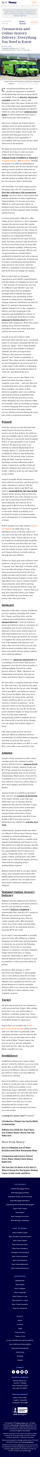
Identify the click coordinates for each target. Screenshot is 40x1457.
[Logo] (12, 2)
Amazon (7, 753)
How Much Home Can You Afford (20, 1197)
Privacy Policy (20, 1332)
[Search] (6, 2)
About (20, 1320)
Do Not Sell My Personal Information (20, 1340)
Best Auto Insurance (20, 1248)
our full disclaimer (27, 1442)
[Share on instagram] (22, 1372)
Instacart (33, 158)
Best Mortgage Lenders (20, 1193)
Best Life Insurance (20, 1260)
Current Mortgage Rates (20, 1189)
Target (13, 161)
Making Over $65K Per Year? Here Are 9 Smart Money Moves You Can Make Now (18, 1132)
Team (20, 1328)
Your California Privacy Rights (20, 1344)
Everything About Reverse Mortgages (20, 1204)
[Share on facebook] (13, 1372)
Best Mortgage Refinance (20, 1200)
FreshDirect (22, 158)
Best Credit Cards (20, 1208)
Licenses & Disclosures (20, 1348)
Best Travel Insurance (20, 1304)
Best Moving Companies (20, 1220)
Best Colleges (20, 1288)
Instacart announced (23, 660)
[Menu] (3, 2)
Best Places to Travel (20, 1300)
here (29, 1450)
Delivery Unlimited (20, 909)
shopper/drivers (9, 622)
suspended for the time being (23, 491)
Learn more (22, 15)
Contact (20, 1324)
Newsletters (20, 1280)
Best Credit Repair (20, 1240)
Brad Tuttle (8, 46)
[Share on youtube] (26, 1372)
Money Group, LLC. (23, 1423)
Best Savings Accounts (20, 1216)
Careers (20, 1360)
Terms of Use (20, 1336)
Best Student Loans (20, 1232)
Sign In (34, 2)
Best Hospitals (20, 1292)
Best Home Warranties (20, 1264)
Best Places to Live (20, 1296)
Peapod (5, 161)
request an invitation (27, 796)
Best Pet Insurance (20, 1308)
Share (35, 22)
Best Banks (20, 1212)
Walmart (25, 161)
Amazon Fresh (8, 158)
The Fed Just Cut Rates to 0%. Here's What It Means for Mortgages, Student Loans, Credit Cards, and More (20, 1170)
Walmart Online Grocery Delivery (18, 893)
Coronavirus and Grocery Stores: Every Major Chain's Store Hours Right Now (17, 1159)
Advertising (20, 1352)
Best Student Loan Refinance (20, 1236)
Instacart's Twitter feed (13, 320)
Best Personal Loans (20, 1244)
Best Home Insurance (20, 1256)
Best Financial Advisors (20, 1268)
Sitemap (20, 1356)
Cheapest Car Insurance (20, 1252)
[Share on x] (17, 1372)
